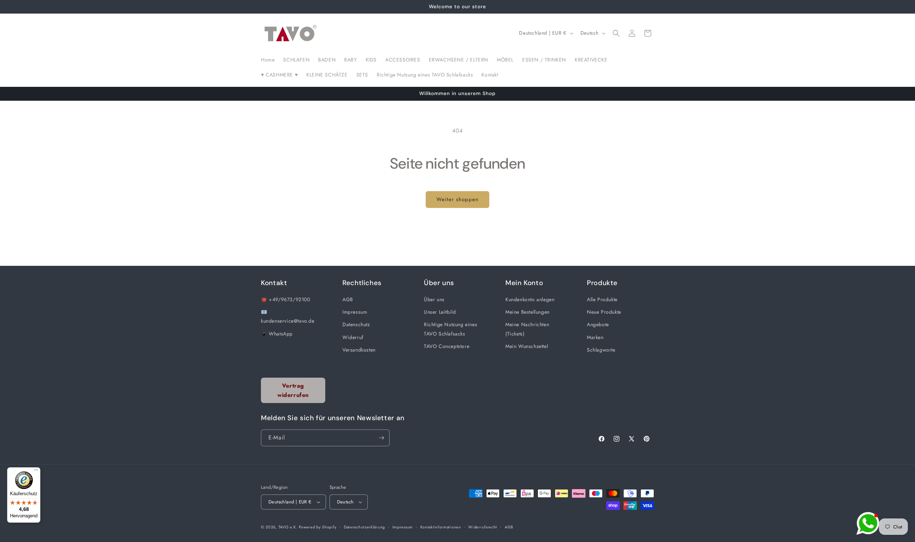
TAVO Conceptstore (446, 346)
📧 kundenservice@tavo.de (288, 316)
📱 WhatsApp (277, 333)
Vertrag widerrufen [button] (293, 390)
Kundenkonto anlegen (529, 299)
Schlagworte (601, 349)
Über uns (434, 299)
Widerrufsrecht (482, 527)
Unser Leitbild (440, 311)
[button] (616, 33)
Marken (595, 337)
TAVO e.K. (287, 527)
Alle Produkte (602, 299)
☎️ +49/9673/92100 (285, 299)
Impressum (354, 311)
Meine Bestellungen (527, 311)
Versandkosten (359, 349)
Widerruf (352, 337)
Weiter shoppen (457, 199)
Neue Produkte (604, 311)
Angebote (598, 324)
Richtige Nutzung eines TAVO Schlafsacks (450, 329)
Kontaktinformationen (440, 527)
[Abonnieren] (381, 437)
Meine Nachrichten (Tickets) (527, 329)
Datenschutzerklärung (364, 527)
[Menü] (36, 471)
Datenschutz (356, 324)
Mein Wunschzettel (526, 346)
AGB (347, 299)
